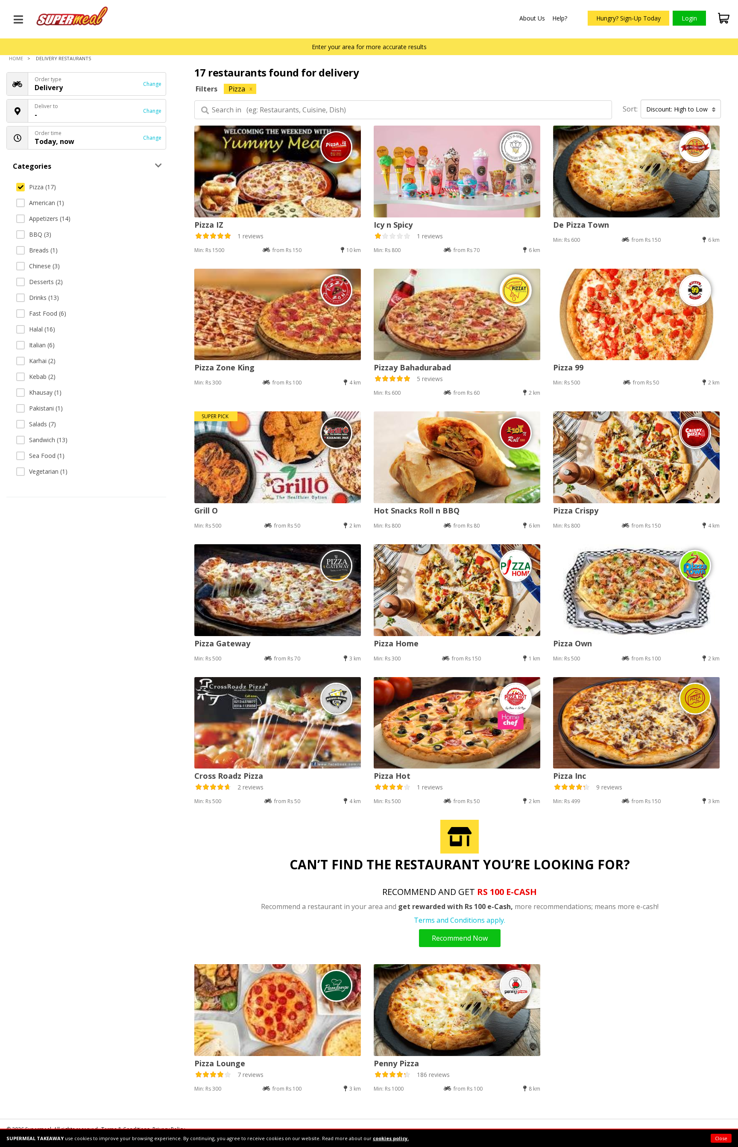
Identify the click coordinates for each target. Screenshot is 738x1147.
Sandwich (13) (48, 440)
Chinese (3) (44, 266)
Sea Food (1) (46, 456)
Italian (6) (42, 345)
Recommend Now (460, 938)
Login (689, 18)
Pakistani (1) (46, 408)
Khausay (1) (45, 392)
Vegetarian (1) (48, 471)
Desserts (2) (46, 282)
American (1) (46, 203)
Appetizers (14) (49, 218)
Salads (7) (42, 424)
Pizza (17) (42, 187)
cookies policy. (391, 1138)
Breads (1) (43, 250)
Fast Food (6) (47, 313)
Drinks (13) (44, 297)
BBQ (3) (40, 234)
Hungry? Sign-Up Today (628, 18)
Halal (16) (42, 329)
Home (16, 58)
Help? (559, 18)
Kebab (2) (42, 377)
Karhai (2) (42, 361)
